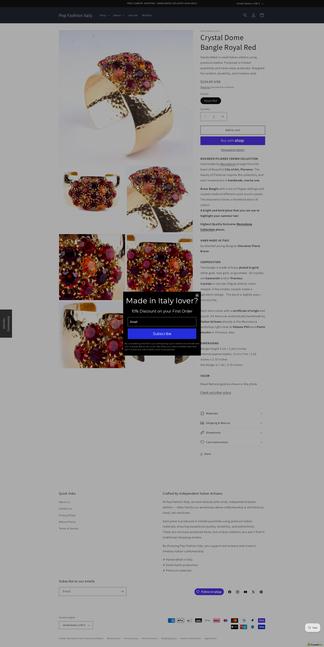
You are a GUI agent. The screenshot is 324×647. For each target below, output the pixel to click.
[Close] (197, 295)
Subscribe (162, 333)
